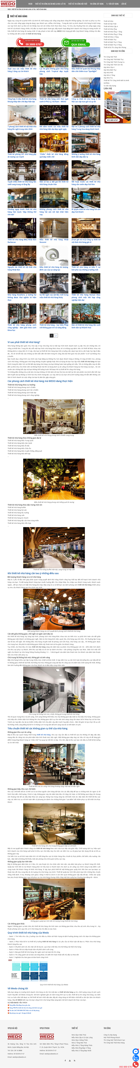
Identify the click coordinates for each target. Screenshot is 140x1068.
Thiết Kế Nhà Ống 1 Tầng (113, 32)
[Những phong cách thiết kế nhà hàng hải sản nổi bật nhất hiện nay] (54, 198)
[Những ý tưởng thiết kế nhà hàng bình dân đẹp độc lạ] (86, 142)
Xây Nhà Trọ (108, 78)
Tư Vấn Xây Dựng (112, 4)
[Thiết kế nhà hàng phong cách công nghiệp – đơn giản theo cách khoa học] (22, 313)
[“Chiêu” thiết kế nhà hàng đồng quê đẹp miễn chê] (54, 142)
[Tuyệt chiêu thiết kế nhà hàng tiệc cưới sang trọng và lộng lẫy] (22, 170)
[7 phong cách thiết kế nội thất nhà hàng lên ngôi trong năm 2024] (22, 115)
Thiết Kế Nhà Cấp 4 (111, 26)
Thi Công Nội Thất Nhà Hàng (114, 1043)
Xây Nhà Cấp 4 (109, 67)
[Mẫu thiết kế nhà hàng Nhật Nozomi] (54, 228)
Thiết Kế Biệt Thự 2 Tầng (113, 42)
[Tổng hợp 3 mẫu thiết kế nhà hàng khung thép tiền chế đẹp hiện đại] (22, 87)
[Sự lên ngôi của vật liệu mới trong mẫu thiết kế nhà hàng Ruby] (54, 283)
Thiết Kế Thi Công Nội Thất (77, 4)
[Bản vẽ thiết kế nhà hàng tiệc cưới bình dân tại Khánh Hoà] (86, 313)
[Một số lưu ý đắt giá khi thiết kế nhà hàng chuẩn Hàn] (54, 170)
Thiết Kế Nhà (108, 21)
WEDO (9, 9)
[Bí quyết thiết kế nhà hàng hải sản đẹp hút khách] (86, 198)
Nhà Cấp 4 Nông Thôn (80, 1040)
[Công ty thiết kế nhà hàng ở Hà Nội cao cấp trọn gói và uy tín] (86, 87)
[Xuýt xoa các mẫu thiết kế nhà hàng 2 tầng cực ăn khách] (22, 57)
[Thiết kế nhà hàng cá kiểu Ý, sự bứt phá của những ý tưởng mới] (86, 256)
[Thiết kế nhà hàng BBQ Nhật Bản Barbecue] (22, 228)
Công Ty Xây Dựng (110, 1035)
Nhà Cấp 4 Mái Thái (79, 1035)
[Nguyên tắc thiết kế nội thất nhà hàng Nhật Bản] (22, 256)
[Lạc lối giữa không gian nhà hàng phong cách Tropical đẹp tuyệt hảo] (54, 57)
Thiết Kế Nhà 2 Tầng (111, 37)
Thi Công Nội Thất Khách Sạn (114, 1040)
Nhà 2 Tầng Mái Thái (79, 1043)
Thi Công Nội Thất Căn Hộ (113, 65)
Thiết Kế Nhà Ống (110, 29)
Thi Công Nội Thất (110, 57)
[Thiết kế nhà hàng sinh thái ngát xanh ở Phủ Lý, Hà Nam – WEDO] (54, 87)
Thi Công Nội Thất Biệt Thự (113, 59)
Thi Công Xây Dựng (97, 4)
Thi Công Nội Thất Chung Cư (114, 62)
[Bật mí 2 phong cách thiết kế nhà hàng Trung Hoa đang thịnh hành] (86, 115)
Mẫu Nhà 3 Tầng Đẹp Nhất (81, 1051)
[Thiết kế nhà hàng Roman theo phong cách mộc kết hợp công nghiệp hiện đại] (86, 283)
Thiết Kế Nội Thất (110, 24)
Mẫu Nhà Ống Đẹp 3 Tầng (81, 1048)
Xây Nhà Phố (108, 73)
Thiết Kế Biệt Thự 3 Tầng (113, 45)
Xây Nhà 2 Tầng (109, 75)
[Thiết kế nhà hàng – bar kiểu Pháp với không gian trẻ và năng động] (54, 313)
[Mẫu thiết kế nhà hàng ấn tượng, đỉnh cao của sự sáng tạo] (54, 256)
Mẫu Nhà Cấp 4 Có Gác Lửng (82, 1037)
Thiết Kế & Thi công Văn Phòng (115, 47)
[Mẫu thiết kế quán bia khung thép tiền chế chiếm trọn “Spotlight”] (86, 57)
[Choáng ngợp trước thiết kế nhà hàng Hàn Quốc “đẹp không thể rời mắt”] (22, 198)
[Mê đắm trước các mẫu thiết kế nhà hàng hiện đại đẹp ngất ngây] (54, 115)
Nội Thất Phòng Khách (112, 1037)
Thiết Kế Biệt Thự (110, 39)
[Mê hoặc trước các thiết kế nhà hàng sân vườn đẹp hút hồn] (86, 170)
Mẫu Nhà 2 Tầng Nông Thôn (82, 1045)
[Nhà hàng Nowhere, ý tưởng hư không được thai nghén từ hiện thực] (22, 283)
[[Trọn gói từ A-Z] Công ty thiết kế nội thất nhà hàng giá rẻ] (86, 228)
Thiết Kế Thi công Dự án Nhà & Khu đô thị (23, 9)
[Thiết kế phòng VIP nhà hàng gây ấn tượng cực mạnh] (22, 142)
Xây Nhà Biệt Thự (110, 70)
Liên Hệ (123, 4)
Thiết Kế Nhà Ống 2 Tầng (113, 34)
